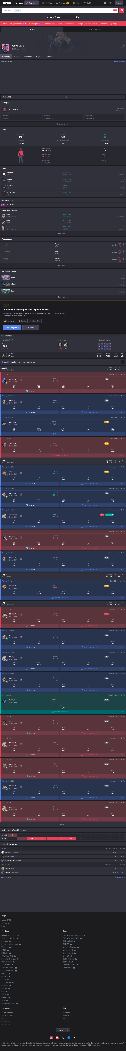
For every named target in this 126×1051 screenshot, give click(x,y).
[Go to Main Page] (7, 3)
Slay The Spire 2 (7, 968)
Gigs (3, 1000)
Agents (17, 57)
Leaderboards (49, 24)
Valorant (32, 3)
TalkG (3, 994)
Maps (38, 57)
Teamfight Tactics (8, 938)
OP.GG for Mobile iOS (71, 938)
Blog (3, 926)
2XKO (3, 980)
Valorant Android (69, 947)
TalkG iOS (66, 962)
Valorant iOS (68, 950)
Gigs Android (68, 953)
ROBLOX (4, 953)
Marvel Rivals (6, 962)
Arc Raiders (5, 965)
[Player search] (115, 10)
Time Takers (6, 982)
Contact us (5, 1024)
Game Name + (11, 10)
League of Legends (8, 935)
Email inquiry (6, 1021)
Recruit (66, 1018)
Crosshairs (69, 24)
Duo (3, 991)
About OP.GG (6, 920)
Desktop (4, 985)
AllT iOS (66, 944)
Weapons (28, 57)
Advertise (67, 1015)
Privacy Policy (7, 1012)
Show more (63, 825)
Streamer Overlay (8, 1003)
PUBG (3, 950)
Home (4, 24)
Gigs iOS (66, 956)
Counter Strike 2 (7, 971)
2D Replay (35, 24)
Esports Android (69, 965)
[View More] (97, 2)
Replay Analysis (18, 24)
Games (4, 988)
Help (3, 1018)
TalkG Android (68, 959)
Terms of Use (6, 1015)
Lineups (80, 24)
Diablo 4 (4, 977)
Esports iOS (67, 968)
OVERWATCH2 (7, 956)
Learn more (29, 328)
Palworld (4, 941)
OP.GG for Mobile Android (72, 935)
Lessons (103, 24)
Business (66, 1012)
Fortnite (4, 974)
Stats (60, 24)
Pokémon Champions (9, 944)
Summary (6, 57)
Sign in (119, 3)
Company (5, 923)
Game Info (90, 24)
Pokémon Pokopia (8, 959)
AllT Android (68, 941)
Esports (4, 997)
